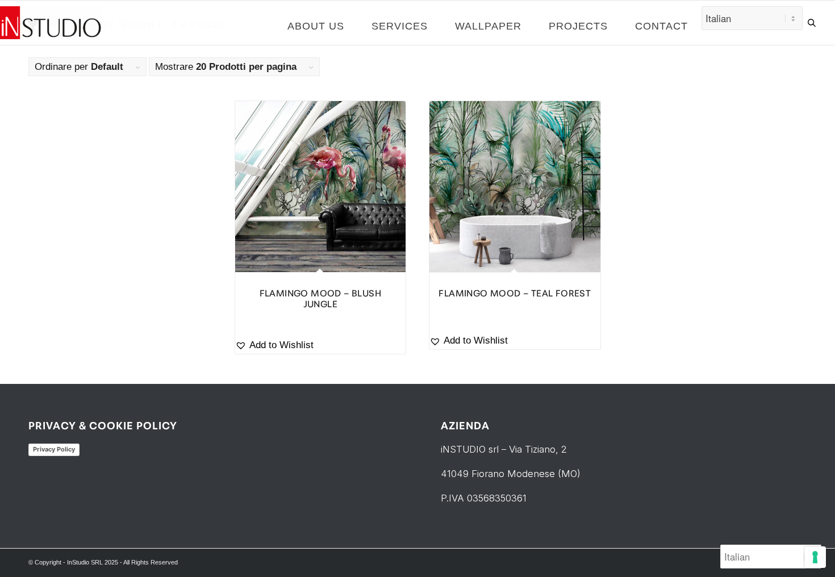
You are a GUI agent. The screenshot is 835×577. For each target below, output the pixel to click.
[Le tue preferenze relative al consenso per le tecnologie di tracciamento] (815, 557)
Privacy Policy (54, 449)
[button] (320, 345)
